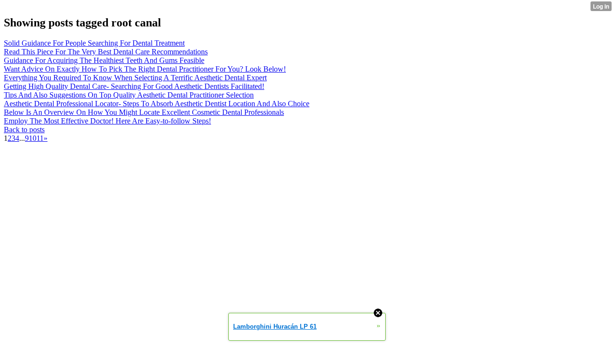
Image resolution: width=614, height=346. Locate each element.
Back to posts (24, 129)
